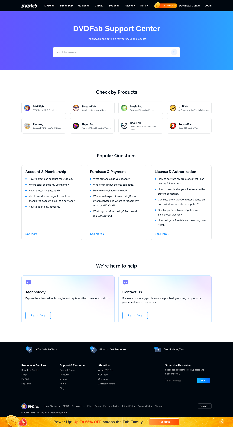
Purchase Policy (111, 406)
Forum (63, 383)
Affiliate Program (106, 383)
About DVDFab (105, 370)
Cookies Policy (145, 406)
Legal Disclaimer (52, 406)
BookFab (114, 5)
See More (31, 234)
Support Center (67, 370)
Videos (63, 379)
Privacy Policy (94, 406)
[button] (38, 315)
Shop (24, 374)
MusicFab (84, 5)
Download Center (189, 5)
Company (103, 379)
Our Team (103, 374)
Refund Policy (128, 406)
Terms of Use (78, 406)
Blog (62, 388)
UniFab (99, 5)
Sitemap (159, 406)
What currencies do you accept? (111, 178)
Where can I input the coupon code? (113, 184)
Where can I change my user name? (49, 184)
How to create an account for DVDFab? (51, 178)
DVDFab (49, 5)
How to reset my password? (44, 190)
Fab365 (25, 379)
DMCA (66, 406)
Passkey (130, 5)
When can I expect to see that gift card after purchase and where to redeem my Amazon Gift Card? (116, 201)
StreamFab (66, 5)
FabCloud (26, 383)
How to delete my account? (44, 206)
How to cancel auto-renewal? (110, 190)
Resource (65, 374)
